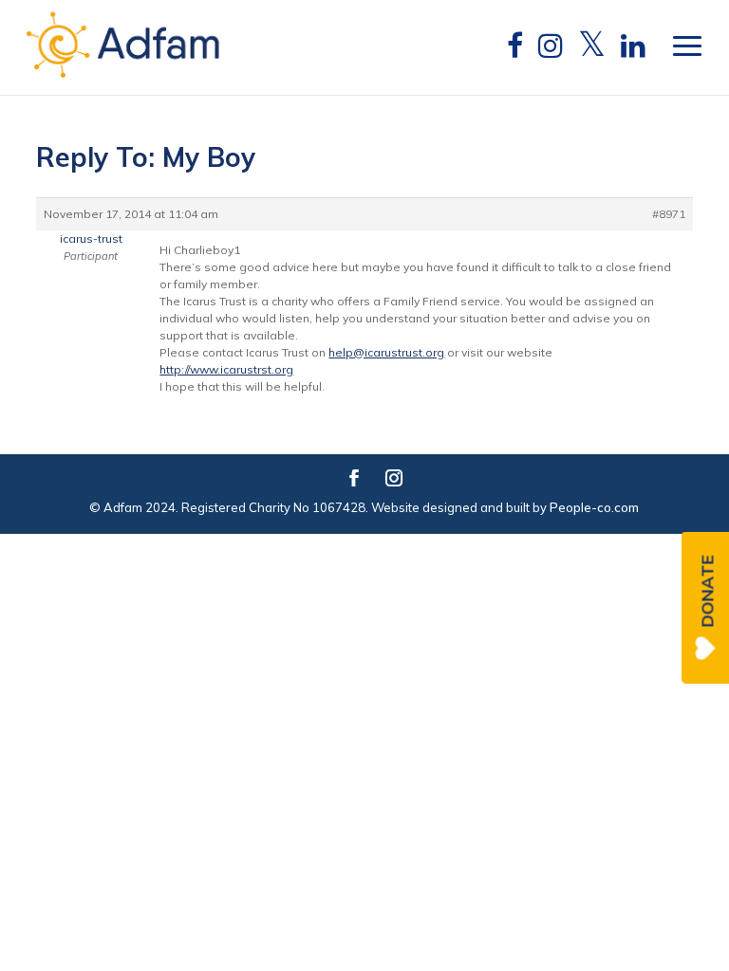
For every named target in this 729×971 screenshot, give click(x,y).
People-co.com (594, 507)
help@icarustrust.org (386, 352)
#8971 (668, 214)
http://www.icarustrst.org (226, 369)
